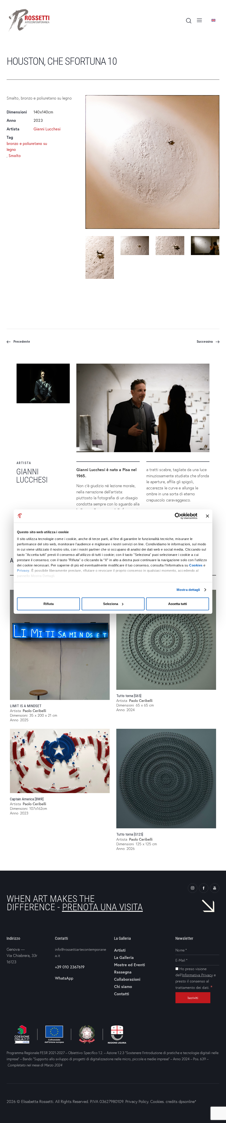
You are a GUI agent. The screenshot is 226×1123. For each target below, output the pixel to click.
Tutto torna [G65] (128, 696)
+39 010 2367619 (70, 966)
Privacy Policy (136, 1101)
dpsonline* (187, 1101)
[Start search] (188, 20)
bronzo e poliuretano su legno (27, 146)
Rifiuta (48, 604)
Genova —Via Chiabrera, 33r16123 (22, 955)
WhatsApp (64, 978)
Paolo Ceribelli (34, 710)
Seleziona (110, 604)
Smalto (15, 155)
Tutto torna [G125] (129, 834)
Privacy (23, 570)
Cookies (196, 565)
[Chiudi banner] (207, 516)
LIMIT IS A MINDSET (25, 706)
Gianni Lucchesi (47, 128)
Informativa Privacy (197, 975)
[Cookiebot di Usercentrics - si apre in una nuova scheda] (178, 516)
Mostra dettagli (188, 590)
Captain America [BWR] (26, 799)
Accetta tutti (177, 604)
